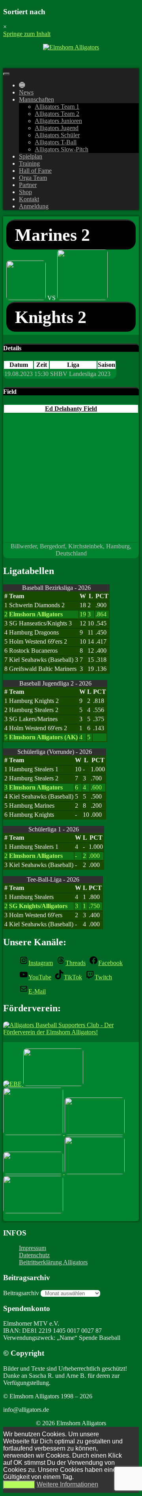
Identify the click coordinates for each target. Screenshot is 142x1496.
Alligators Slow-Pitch (61, 149)
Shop (25, 192)
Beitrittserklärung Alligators (53, 1262)
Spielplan (30, 156)
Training (29, 163)
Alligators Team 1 (57, 106)
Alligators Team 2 (57, 113)
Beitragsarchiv (21, 1293)
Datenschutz (34, 1255)
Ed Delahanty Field (71, 408)
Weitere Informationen (67, 1484)
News (26, 92)
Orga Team (33, 177)
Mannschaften (36, 99)
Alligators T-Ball (56, 142)
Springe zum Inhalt (26, 33)
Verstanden (19, 1485)
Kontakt (29, 199)
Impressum (32, 1248)
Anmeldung (34, 206)
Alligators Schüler (57, 135)
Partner (28, 184)
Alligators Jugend (56, 128)
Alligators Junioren (58, 120)
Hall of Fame (35, 170)
